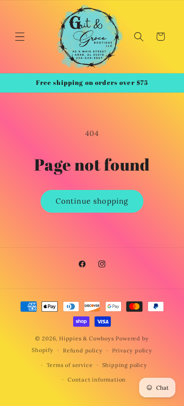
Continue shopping (92, 201)
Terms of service (70, 364)
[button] (20, 37)
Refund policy (82, 350)
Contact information (97, 379)
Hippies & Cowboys (86, 338)
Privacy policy (132, 350)
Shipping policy (124, 364)
